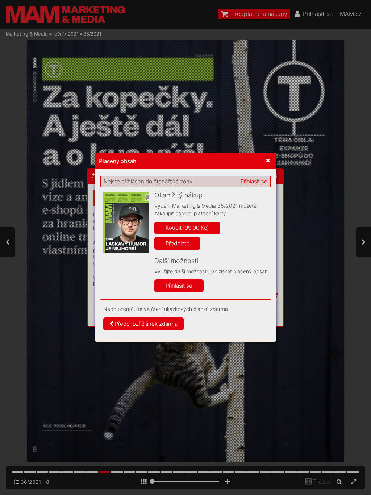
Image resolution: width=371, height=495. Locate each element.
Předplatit (177, 243)
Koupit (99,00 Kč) (187, 227)
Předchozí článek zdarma (145, 323)
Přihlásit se (254, 181)
